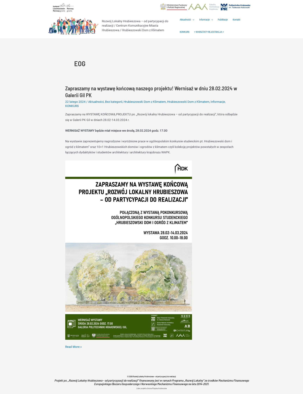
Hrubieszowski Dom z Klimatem (145, 101)
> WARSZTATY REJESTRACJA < (209, 31)
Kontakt (236, 19)
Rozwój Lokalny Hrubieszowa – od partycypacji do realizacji (154, 376)
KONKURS (184, 31)
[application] (192, 19)
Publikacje (223, 19)
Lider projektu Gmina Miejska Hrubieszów (151, 388)
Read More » (73, 347)
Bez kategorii (113, 101)
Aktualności (185, 19)
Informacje (204, 19)
